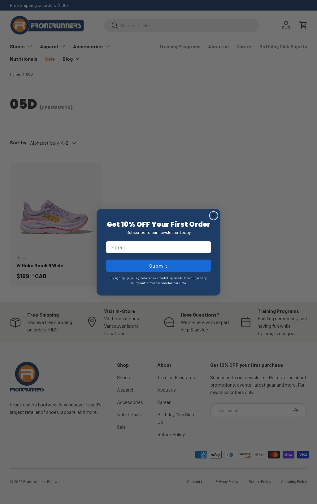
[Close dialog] (213, 215)
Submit (158, 266)
